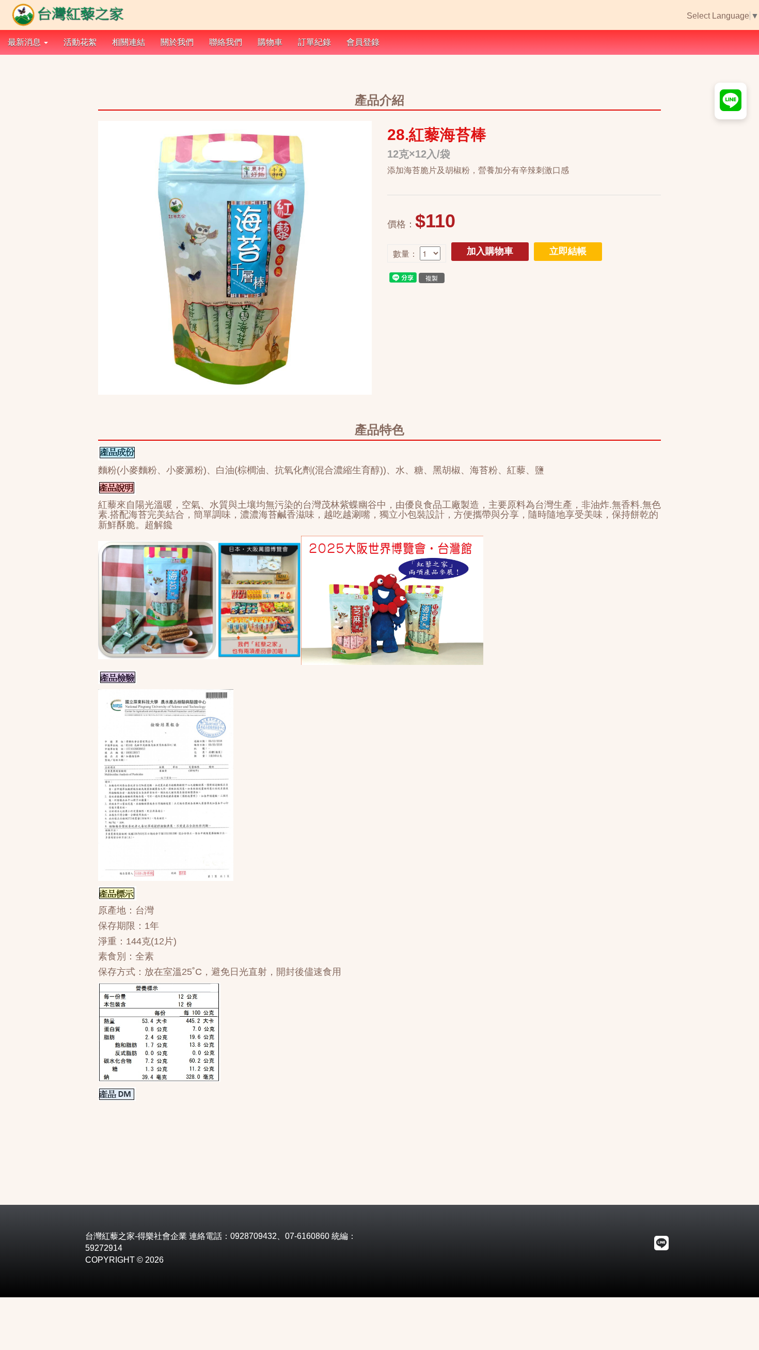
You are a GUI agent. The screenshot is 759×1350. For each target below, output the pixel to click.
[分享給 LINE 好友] (403, 276)
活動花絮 (80, 42)
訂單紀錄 (314, 42)
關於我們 (177, 42)
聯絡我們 (225, 42)
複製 (431, 277)
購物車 (270, 42)
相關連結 (128, 42)
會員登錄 (363, 42)
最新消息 (25, 42)
